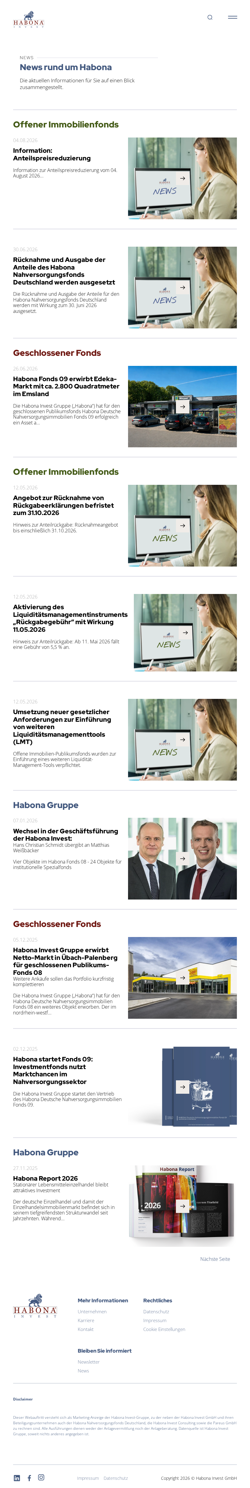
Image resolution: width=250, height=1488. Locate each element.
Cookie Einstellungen (164, 1329)
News (83, 1371)
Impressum (154, 1320)
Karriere (86, 1320)
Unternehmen (92, 1311)
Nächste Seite (215, 1259)
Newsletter (89, 1362)
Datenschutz (156, 1311)
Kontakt (86, 1329)
